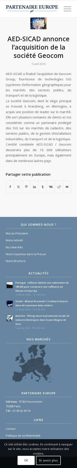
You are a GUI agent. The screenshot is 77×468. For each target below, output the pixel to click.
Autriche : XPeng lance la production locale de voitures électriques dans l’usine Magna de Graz (42, 319)
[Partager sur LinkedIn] (34, 187)
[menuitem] (65, 8)
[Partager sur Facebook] (10, 187)
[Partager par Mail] (67, 187)
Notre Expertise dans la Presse (26, 254)
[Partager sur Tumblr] (43, 187)
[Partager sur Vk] (51, 187)
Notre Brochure (16, 261)
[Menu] (65, 8)
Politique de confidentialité (23, 435)
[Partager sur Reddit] (59, 187)
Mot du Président (17, 233)
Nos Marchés (14, 247)
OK (26, 460)
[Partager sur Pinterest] (26, 187)
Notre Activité (14, 240)
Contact (11, 429)
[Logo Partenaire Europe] (32, 8)
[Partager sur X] (18, 187)
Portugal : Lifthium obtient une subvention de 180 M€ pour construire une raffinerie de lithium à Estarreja (42, 286)
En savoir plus (48, 460)
